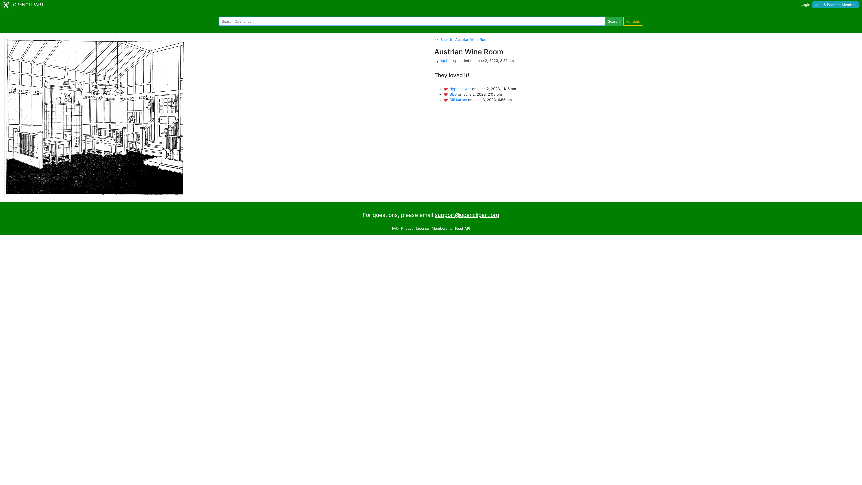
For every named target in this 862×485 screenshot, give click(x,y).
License (422, 228)
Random (633, 21)
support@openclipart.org (467, 215)
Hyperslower (460, 88)
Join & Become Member (835, 4)
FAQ (395, 228)
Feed (459, 228)
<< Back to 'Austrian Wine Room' (462, 39)
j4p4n (444, 60)
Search (614, 21)
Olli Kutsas (458, 99)
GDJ (453, 94)
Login (805, 4)
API (467, 228)
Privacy (407, 228)
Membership (442, 228)
